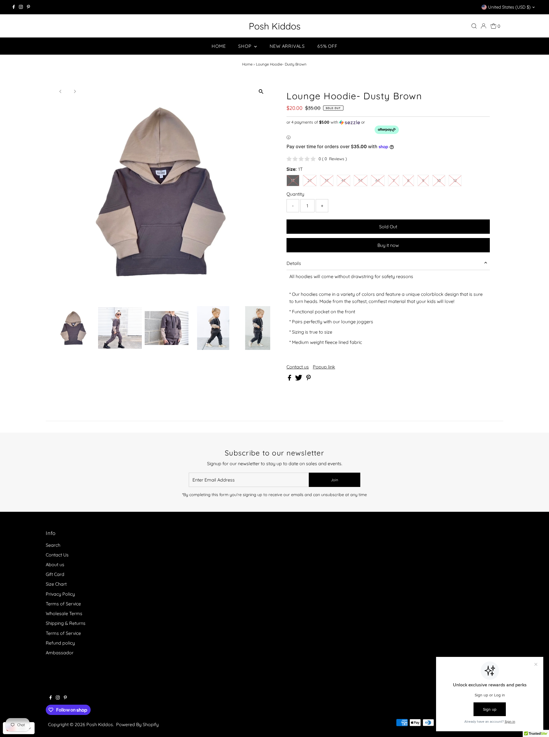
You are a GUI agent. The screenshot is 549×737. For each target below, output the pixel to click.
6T (377, 180)
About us (55, 564)
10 (439, 180)
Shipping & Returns (65, 623)
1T (293, 180)
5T (360, 180)
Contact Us (57, 555)
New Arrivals (287, 46)
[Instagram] (20, 7)
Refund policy (60, 643)
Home (219, 46)
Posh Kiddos (275, 26)
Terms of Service (63, 604)
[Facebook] (13, 7)
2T (309, 180)
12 (455, 180)
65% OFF (327, 46)
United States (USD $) (509, 7)
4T (343, 180)
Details (294, 263)
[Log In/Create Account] (483, 26)
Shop (245, 46)
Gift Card (55, 574)
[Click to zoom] (260, 91)
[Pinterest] (28, 7)
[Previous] (60, 91)
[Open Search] (474, 26)
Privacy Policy (60, 594)
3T (327, 180)
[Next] (74, 91)
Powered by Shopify (137, 724)
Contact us (298, 366)
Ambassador (59, 652)
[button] (388, 130)
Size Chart (56, 584)
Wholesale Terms (64, 613)
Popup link (324, 366)
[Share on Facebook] (290, 379)
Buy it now (388, 245)
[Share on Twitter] (299, 379)
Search (53, 545)
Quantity (295, 194)
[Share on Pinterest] (308, 379)
